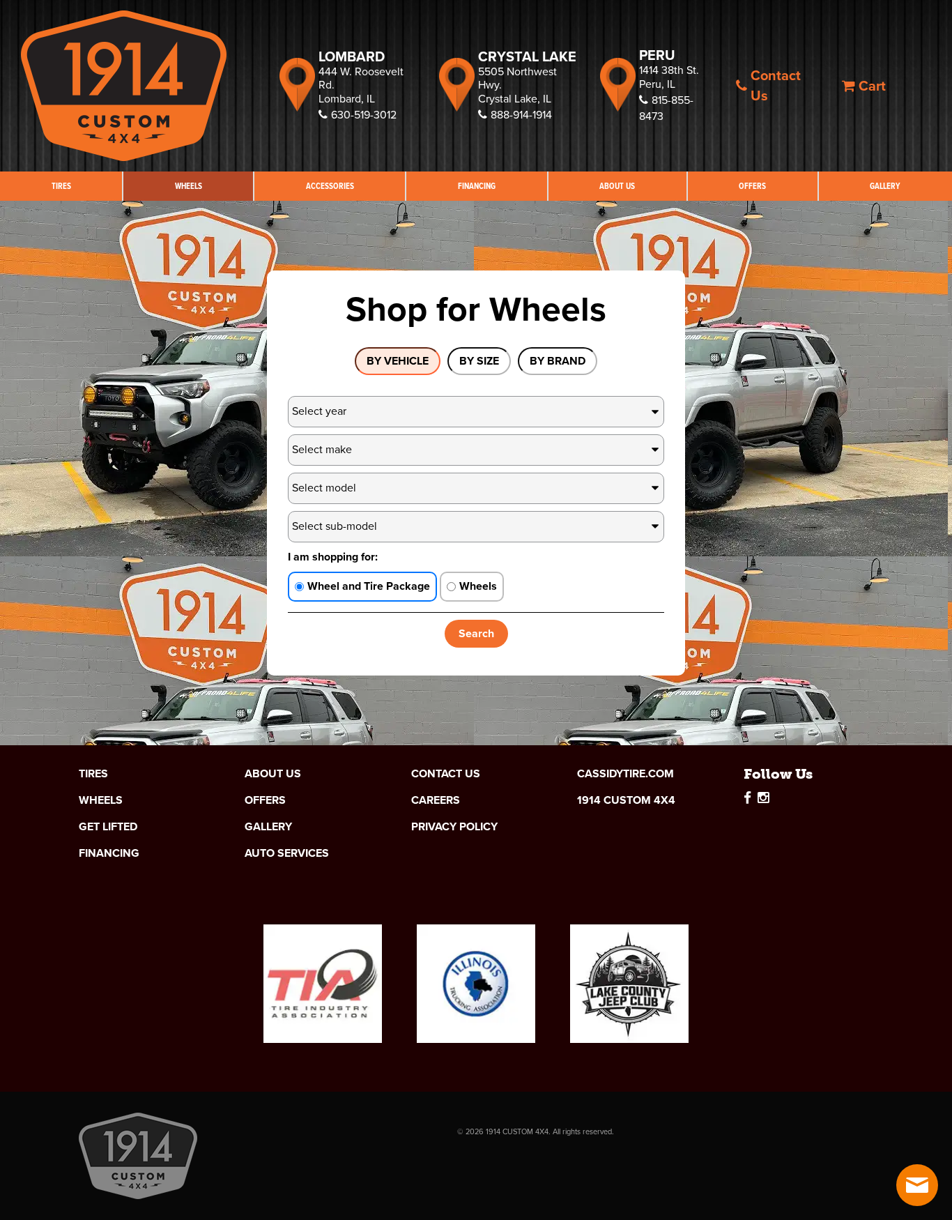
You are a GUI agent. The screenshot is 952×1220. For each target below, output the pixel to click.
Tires (61, 186)
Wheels (188, 186)
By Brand (557, 361)
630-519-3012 (364, 115)
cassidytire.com (625, 773)
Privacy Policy (454, 826)
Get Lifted (108, 826)
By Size (479, 361)
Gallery (885, 186)
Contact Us (776, 85)
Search (476, 633)
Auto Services (287, 853)
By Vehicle (398, 361)
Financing (477, 186)
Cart (872, 86)
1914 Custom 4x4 (626, 800)
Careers (435, 800)
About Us (617, 186)
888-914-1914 (521, 115)
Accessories (330, 186)
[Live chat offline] (917, 1185)
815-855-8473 (666, 108)
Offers (752, 186)
